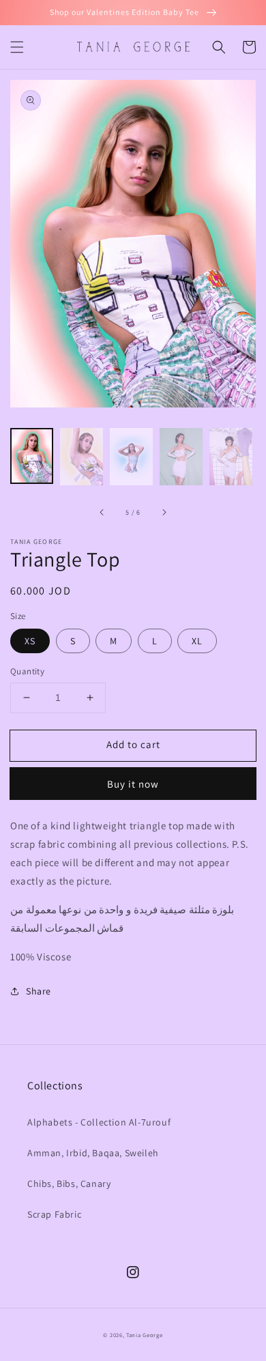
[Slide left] (102, 513)
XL (197, 641)
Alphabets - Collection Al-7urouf (99, 1122)
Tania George (144, 1334)
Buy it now (133, 783)
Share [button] (38, 991)
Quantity (27, 671)
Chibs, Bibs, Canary (68, 1183)
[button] (17, 47)
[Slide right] (164, 513)
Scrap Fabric (54, 1214)
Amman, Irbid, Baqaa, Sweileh (93, 1153)
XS (30, 641)
